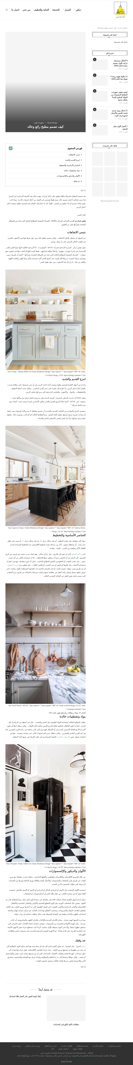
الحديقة (55, 9)
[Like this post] (66, 138)
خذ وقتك (76, 181)
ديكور (78, 9)
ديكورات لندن (123, 28)
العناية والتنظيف (41, 9)
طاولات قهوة (77, 1049)
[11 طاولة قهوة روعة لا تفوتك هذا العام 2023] (100, 80)
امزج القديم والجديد (72, 160)
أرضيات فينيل (63, 1049)
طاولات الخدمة (66, 1046)
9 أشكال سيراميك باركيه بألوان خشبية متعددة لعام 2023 (120, 63)
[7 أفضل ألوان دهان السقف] (100, 130)
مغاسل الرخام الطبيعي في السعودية (85, 1056)
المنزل (68, 9)
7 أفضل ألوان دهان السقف (120, 127)
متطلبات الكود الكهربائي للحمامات (66, 1024)
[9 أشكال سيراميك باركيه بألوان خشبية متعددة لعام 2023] (100, 64)
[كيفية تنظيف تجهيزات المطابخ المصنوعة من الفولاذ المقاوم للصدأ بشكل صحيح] (100, 96)
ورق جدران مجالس (32, 1046)
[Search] (6, 9)
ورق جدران (16, 1046)
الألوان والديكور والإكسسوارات (68, 176)
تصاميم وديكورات (114, 1046)
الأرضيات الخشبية (63, 737)
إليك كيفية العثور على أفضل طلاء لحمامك (25, 996)
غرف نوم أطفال (50, 1046)
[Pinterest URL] (97, 158)
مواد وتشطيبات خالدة (72, 171)
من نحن (26, 9)
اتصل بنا (15, 9)
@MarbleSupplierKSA (110, 201)
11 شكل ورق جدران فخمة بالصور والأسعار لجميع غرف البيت (119, 113)
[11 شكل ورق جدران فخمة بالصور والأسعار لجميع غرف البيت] (100, 114)
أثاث (52, 1049)
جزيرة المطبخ (13, 565)
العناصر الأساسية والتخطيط (69, 165)
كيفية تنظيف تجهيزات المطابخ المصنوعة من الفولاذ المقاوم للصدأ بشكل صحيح (119, 96)
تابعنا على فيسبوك (121, 42)
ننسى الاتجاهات (74, 155)
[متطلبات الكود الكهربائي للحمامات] (66, 1008)
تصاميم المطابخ (82, 1046)
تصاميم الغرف (98, 1046)
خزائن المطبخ (76, 554)
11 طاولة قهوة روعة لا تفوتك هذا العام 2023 (119, 77)
